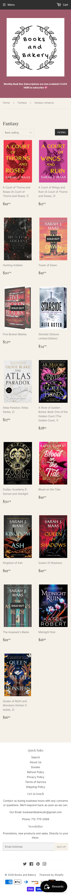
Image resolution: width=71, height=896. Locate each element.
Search (35, 757)
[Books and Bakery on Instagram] (44, 864)
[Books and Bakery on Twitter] (25, 864)
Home (6, 102)
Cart (65, 4)
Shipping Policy (35, 786)
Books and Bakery (25, 874)
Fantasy (22, 102)
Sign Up (61, 846)
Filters (61, 132)
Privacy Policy (35, 777)
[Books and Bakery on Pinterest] (38, 864)
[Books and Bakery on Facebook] (31, 864)
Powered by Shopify (51, 874)
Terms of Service (35, 782)
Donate (35, 767)
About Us (35, 762)
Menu (11, 4)
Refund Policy (35, 772)
